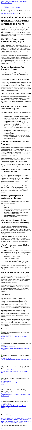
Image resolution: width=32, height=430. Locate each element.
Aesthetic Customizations (7, 335)
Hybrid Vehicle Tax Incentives (8, 346)
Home (2, 3)
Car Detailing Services (11, 421)
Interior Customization (6, 381)
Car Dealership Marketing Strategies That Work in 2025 (16, 359)
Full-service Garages (6, 419)
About (6, 3)
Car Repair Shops (5, 418)
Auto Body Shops (15, 418)
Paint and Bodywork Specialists (9, 13)
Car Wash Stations (23, 421)
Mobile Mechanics (26, 418)
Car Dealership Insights (6, 358)
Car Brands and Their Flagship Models (10, 369)
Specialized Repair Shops (19, 419)
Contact (10, 3)
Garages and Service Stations (12, 7)
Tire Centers (18, 422)
